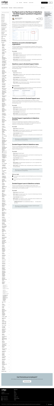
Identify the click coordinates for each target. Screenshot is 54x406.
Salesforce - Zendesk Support (18, 7)
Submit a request (44, 2)
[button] (5, 14)
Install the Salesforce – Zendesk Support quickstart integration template (6, 292)
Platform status (25, 2)
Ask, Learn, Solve (31, 2)
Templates (10, 7)
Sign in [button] (50, 2)
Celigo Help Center (4, 7)
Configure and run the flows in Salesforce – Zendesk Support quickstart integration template (5, 298)
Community (20, 2)
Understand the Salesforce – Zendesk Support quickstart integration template (6, 287)
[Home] (17, 2)
